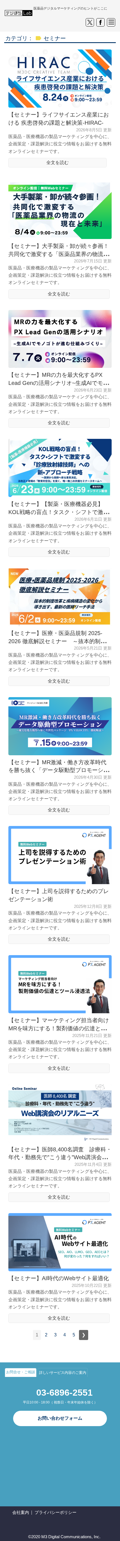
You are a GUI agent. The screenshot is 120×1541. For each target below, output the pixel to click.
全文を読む (57, 162)
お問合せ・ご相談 (20, 1372)
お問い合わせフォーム (60, 1418)
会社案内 (20, 1512)
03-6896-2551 (64, 1392)
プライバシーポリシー (55, 1512)
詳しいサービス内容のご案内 (62, 1372)
